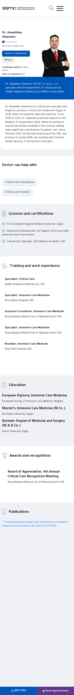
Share (9, 60)
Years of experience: (12, 74)
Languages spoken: (11, 67)
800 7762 (20, 690)
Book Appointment (57, 691)
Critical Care (11, 42)
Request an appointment (16, 53)
